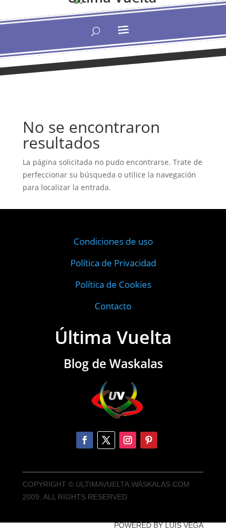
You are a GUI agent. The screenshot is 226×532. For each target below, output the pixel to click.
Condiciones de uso (113, 241)
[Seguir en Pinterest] (148, 440)
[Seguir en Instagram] (127, 440)
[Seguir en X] (106, 440)
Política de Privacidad (113, 263)
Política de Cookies (113, 284)
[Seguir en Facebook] (84, 440)
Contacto (113, 306)
